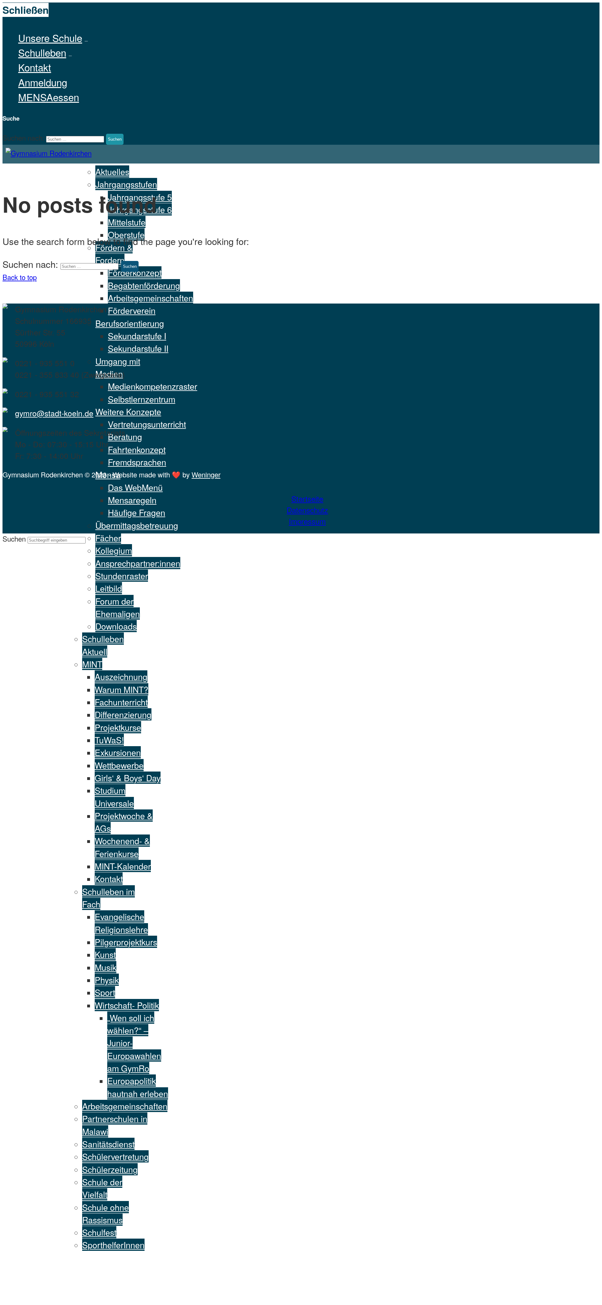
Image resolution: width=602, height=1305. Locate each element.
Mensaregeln (132, 500)
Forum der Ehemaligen (117, 607)
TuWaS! (109, 740)
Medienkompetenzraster (152, 386)
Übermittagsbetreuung (136, 525)
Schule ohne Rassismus (105, 1213)
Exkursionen (118, 752)
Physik (107, 980)
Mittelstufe (126, 222)
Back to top (20, 277)
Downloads (116, 626)
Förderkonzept (134, 272)
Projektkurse (118, 727)
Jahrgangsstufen (126, 184)
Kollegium (113, 550)
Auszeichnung (121, 676)
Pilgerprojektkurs (126, 942)
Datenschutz (307, 509)
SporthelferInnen (113, 1245)
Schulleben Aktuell (103, 644)
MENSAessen (48, 97)
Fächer (108, 538)
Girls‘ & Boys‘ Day (128, 778)
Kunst (105, 954)
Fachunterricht (121, 702)
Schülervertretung (115, 1156)
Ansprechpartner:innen (137, 563)
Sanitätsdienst (108, 1144)
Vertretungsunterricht (147, 424)
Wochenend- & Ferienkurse (122, 846)
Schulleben (42, 52)
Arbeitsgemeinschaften (150, 298)
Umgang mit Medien (117, 367)
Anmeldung (42, 82)
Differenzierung (123, 714)
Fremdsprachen (137, 462)
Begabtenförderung (144, 285)
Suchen (15, 538)
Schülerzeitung (110, 1169)
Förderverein (132, 310)
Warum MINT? (121, 689)
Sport (105, 992)
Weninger (206, 474)
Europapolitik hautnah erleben (137, 1086)
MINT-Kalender (123, 866)
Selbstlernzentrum (141, 399)
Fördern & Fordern (114, 253)
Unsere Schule (50, 38)
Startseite (307, 498)
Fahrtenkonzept (137, 449)
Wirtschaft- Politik (127, 1005)
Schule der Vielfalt (102, 1188)
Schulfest (99, 1232)
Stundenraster (121, 575)
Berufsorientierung (129, 323)
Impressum (307, 521)
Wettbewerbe (119, 765)
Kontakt (34, 67)
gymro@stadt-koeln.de (54, 413)
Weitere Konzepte (128, 411)
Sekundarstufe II (138, 348)
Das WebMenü (135, 487)
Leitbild (108, 588)
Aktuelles (112, 171)
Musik (105, 967)
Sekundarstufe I (137, 336)
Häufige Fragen (136, 512)
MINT (92, 664)
